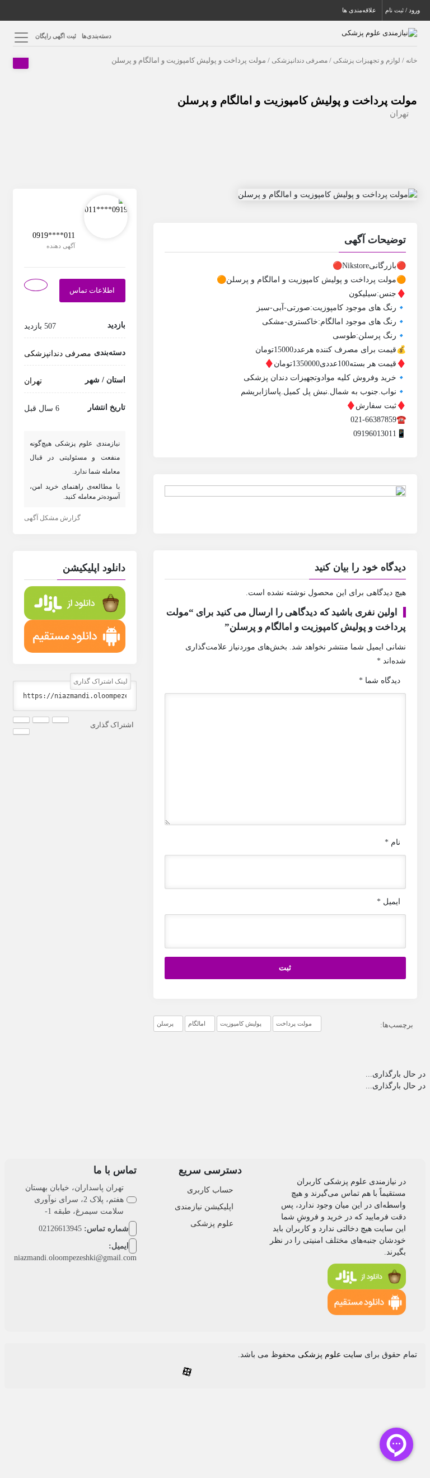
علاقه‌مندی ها (359, 10)
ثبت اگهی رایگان (55, 35)
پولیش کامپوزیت (240, 1023)
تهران (399, 113)
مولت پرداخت (294, 1023)
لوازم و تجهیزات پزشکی (366, 60)
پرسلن (165, 1023)
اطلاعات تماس (92, 290)
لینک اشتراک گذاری (100, 681)
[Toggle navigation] (19, 37)
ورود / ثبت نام (402, 10)
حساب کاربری (210, 1190)
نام (392, 842)
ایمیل (388, 901)
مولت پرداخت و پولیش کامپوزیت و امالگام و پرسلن (297, 100)
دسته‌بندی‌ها (96, 35)
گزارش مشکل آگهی (52, 518)
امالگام (196, 1023)
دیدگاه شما (379, 680)
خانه (411, 60)
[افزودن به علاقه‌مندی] (36, 285)
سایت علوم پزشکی (330, 1354)
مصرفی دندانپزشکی (300, 60)
